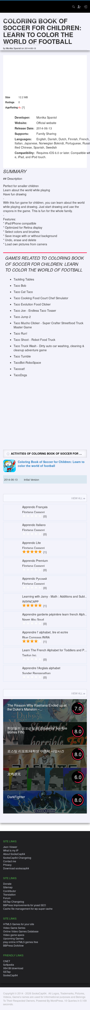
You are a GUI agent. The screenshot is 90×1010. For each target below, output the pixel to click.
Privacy (7, 864)
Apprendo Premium (35, 560)
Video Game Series (14, 927)
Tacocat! (19, 369)
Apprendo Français (35, 507)
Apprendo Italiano (34, 525)
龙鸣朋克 (14, 774)
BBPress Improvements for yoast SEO (24, 905)
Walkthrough (15, 32)
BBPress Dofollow (13, 945)
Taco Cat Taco (23, 292)
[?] (23, 107)
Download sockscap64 (16, 868)
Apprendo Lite (31, 543)
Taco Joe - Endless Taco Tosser (35, 310)
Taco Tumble (22, 356)
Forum (6, 898)
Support (34, 44)
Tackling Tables (24, 279)
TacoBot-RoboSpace (27, 362)
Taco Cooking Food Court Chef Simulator (41, 298)
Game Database (16, 19)
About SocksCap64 (14, 854)
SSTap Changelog (13, 901)
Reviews (39, 19)
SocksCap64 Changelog (17, 857)
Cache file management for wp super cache (28, 908)
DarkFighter (16, 796)
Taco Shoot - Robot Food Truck (34, 339)
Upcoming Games (13, 938)
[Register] (79, 6)
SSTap (7, 971)
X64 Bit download (13, 968)
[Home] (7, 6)
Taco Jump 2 (22, 317)
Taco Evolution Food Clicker (32, 304)
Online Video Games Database (21, 931)
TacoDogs (20, 375)
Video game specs (13, 935)
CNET (6, 961)
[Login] (85, 6)
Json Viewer (10, 847)
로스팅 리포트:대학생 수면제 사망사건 (35, 751)
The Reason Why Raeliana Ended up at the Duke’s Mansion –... (37, 707)
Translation (9, 894)
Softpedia (8, 964)
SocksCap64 (10, 975)
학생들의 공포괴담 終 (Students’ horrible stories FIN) (37, 730)
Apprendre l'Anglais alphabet (41, 668)
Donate (7, 883)
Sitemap (8, 887)
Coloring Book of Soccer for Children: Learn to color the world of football (51, 464)
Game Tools (13, 44)
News (55, 19)
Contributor (9, 891)
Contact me (9, 861)
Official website (46, 123)
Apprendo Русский (34, 578)
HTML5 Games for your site (18, 924)
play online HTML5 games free (20, 942)
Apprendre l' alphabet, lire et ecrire (45, 632)
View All (77, 498)
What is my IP (10, 850)
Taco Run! (20, 333)
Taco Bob (20, 285)
